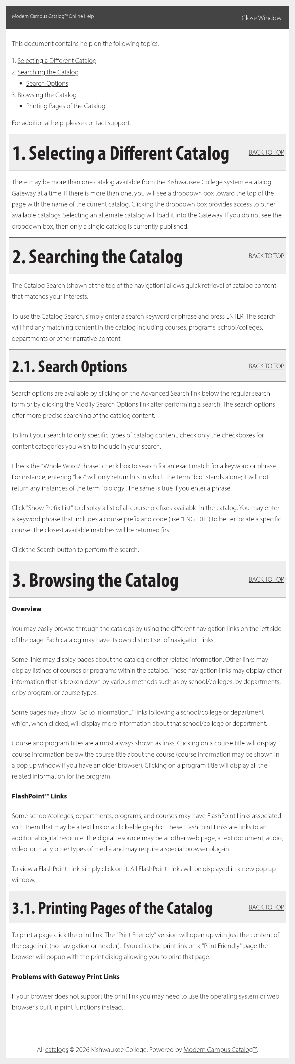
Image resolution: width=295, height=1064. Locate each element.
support (119, 122)
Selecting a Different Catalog (57, 60)
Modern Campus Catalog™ (220, 1049)
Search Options (47, 83)
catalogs (56, 1049)
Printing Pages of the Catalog (65, 105)
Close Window (261, 17)
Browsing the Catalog (47, 94)
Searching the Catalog (48, 71)
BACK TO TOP (266, 152)
